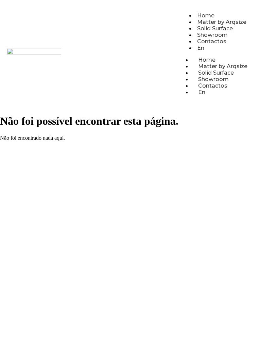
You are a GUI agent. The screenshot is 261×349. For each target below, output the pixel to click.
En (200, 48)
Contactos (211, 41)
